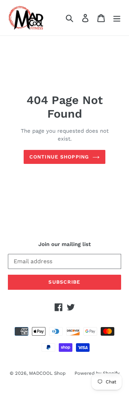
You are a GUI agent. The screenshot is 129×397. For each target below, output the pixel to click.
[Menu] (117, 18)
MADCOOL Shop (47, 373)
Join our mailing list (64, 244)
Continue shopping (59, 157)
